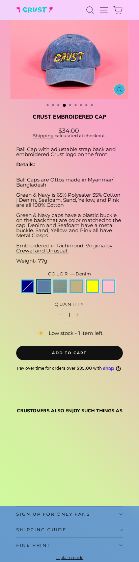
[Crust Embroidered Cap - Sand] (43, 484)
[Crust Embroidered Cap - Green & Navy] (20, 484)
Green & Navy (27, 286)
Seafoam (60, 286)
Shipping (43, 135)
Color (69, 274)
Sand (76, 286)
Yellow (92, 286)
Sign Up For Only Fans (53, 514)
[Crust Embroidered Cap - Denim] (27, 484)
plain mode (71, 558)
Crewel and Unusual (42, 250)
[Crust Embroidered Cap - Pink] (58, 484)
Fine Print (33, 545)
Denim (44, 286)
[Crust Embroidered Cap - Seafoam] (35, 484)
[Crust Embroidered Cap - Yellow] (51, 484)
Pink (108, 286)
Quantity (69, 304)
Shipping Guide (41, 529)
